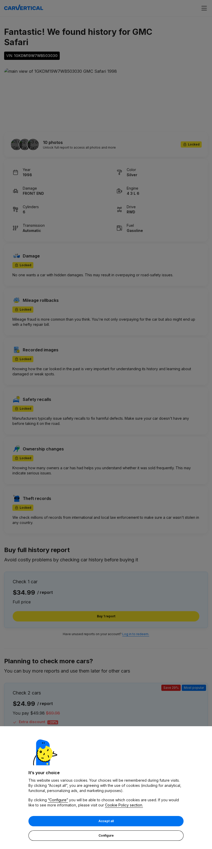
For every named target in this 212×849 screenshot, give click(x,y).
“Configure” (58, 800)
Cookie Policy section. (124, 805)
